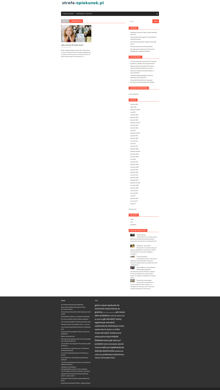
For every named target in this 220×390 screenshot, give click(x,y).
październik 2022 (135, 122)
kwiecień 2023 (134, 120)
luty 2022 (133, 130)
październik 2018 (135, 183)
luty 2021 (133, 143)
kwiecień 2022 (134, 128)
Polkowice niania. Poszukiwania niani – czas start (75, 324)
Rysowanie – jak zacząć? (144, 246)
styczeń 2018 (134, 193)
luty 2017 (133, 203)
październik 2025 (135, 109)
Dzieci (132, 219)
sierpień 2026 (134, 104)
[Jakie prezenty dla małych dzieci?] (76, 33)
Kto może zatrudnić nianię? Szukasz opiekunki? (75, 319)
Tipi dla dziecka (141, 235)
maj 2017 (133, 196)
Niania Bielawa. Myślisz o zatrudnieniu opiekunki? (75, 316)
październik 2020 (135, 151)
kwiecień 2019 (134, 172)
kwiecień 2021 (134, 138)
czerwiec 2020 (134, 156)
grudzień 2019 (134, 164)
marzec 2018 (134, 190)
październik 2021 (135, 133)
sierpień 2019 (134, 169)
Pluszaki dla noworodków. (144, 280)
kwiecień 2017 (134, 198)
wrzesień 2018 (134, 185)
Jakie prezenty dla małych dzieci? (72, 45)
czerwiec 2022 (134, 125)
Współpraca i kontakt (84, 13)
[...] (83, 56)
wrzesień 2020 (134, 154)
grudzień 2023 (134, 117)
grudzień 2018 (134, 177)
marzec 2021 (134, 141)
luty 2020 (133, 159)
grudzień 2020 (134, 149)
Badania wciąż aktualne (68, 336)
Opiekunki (133, 224)
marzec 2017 (134, 201)
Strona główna (68, 13)
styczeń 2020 (134, 162)
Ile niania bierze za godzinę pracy (109, 312)
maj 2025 (133, 112)
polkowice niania (111, 354)
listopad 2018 (134, 180)
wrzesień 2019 (134, 167)
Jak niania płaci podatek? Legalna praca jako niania (76, 322)
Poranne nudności (142, 256)
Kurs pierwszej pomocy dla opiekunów (141, 46)
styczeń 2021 (134, 146)
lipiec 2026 (133, 107)
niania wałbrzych (102, 347)
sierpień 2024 (134, 115)
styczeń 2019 (134, 175)
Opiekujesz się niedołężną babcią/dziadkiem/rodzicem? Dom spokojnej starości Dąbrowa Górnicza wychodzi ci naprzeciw (75, 369)
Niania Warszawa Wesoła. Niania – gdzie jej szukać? (76, 383)
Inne (131, 222)
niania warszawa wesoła (113, 344)
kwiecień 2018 (134, 188)
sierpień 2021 (134, 136)
